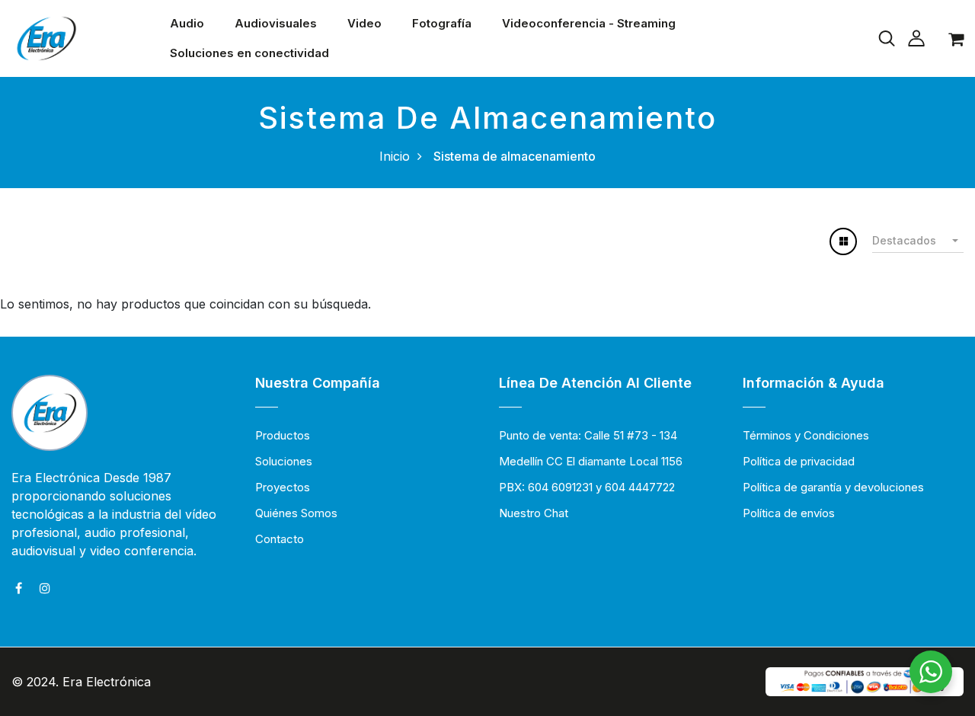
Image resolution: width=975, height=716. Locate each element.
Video (364, 23)
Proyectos (282, 487)
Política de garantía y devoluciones (833, 487)
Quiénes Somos (296, 513)
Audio (187, 23)
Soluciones (283, 461)
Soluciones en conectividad (249, 53)
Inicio (394, 156)
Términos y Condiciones (806, 435)
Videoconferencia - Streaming (589, 23)
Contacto (279, 539)
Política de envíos (789, 513)
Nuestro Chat (533, 513)
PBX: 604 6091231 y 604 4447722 (587, 487)
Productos (282, 435)
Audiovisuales (276, 23)
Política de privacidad (799, 461)
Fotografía (442, 23)
